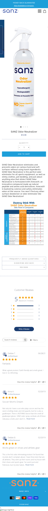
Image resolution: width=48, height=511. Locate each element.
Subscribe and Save (24, 263)
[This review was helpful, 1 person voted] (39, 382)
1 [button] (21, 127)
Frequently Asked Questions (24, 259)
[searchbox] (13, 340)
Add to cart (24, 154)
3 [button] (25, 127)
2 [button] (23, 127)
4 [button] (27, 127)
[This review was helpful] (39, 428)
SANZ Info (24, 491)
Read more (31, 419)
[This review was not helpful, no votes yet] (43, 382)
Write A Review (24, 329)
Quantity (24, 143)
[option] (24, 4)
